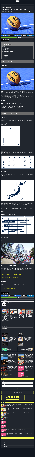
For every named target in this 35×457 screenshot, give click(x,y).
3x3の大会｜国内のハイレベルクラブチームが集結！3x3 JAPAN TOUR (14, 275)
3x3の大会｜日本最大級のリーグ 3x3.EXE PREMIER (11, 274)
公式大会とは (6, 49)
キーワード (3, 381)
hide (10, 44)
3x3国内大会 (9, 7)
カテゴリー (3, 384)
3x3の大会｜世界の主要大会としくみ (8, 288)
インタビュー (5, 444)
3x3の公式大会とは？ (7, 46)
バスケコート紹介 (5, 446)
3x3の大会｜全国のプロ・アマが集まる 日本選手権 (10, 277)
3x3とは (3, 7)
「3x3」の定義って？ (7, 48)
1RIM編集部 (9, 302)
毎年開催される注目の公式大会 (8, 51)
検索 (17, 388)
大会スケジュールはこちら (18, 392)
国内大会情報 (6, 55)
